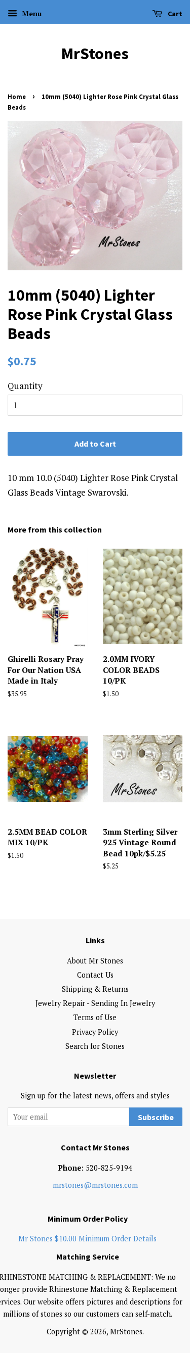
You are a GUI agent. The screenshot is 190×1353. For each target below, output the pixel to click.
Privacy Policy (95, 1032)
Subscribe (156, 1117)
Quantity (25, 386)
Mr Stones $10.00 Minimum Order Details (87, 1238)
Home (17, 96)
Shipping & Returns (95, 989)
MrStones (95, 53)
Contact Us (95, 975)
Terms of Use (95, 1017)
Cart (174, 13)
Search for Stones (95, 1046)
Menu (31, 13)
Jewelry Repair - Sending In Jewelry (95, 1003)
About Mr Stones (95, 960)
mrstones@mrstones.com (95, 1185)
